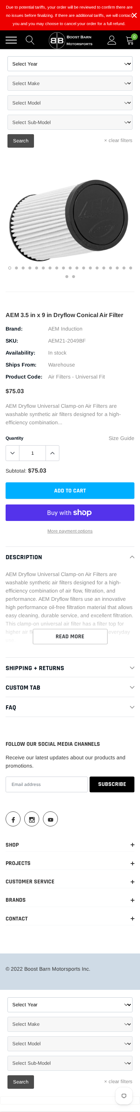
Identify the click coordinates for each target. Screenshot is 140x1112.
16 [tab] (110, 267)
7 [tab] (50, 267)
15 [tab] (103, 267)
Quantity (15, 438)
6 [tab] (43, 267)
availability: (20, 353)
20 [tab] (66, 276)
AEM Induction (65, 329)
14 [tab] (97, 267)
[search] (30, 40)
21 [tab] (73, 276)
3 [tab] (23, 267)
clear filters (118, 140)
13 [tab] (90, 267)
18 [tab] (123, 267)
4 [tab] (29, 267)
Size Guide (121, 438)
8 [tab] (56, 267)
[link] (13, 818)
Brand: (14, 329)
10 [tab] (70, 267)
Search (20, 141)
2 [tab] (16, 267)
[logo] (71, 40)
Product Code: (24, 377)
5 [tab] (36, 267)
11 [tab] (76, 267)
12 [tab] (83, 267)
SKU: (12, 341)
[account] (112, 40)
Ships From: (21, 365)
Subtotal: (16, 471)
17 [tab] (117, 267)
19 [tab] (130, 267)
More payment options (70, 531)
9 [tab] (63, 267)
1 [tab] (9, 267)
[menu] (11, 40)
